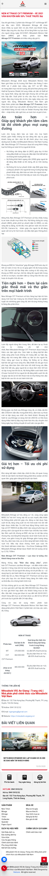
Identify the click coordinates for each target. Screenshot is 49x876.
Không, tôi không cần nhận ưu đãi (24, 72)
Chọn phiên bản (10, 41)
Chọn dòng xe (9, 31)
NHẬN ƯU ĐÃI (24, 67)
